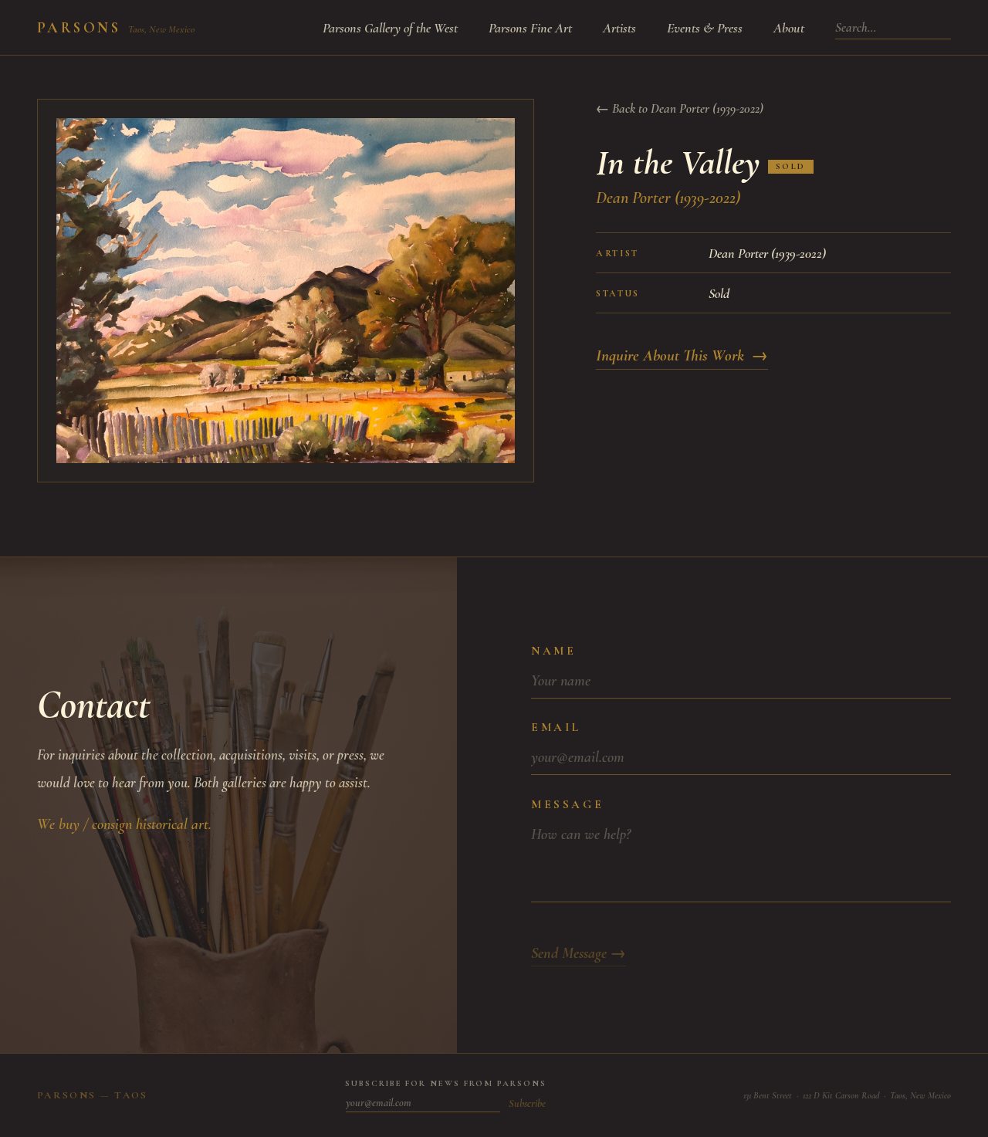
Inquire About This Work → (682, 355)
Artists (619, 27)
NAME (553, 651)
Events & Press (705, 27)
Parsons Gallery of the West (390, 27)
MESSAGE (567, 804)
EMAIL (556, 727)
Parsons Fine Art (530, 27)
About (788, 27)
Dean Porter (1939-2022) (668, 198)
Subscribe (527, 1103)
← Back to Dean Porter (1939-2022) (679, 108)
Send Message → (578, 953)
